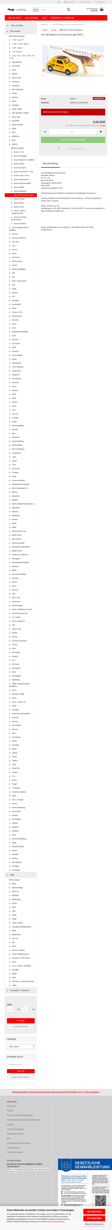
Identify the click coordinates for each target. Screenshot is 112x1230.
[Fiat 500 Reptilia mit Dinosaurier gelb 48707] (73, 59)
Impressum (11, 1106)
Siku (13, 733)
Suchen (20, 1071)
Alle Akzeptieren (94, 1211)
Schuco (15, 721)
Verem (14, 804)
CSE (13, 246)
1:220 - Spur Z (17, 48)
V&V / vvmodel (17, 800)
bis (19, 1009)
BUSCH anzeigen (17, 148)
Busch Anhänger (20, 156)
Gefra (14, 324)
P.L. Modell (16, 617)
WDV (14, 835)
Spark (14, 749)
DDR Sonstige (17, 888)
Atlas (14, 101)
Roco (14, 690)
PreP (14, 649)
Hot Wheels (16, 379)
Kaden (14, 422)
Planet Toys (16, 629)
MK (13, 942)
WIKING (15, 854)
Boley (14, 128)
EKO (13, 285)
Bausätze (15, 121)
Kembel (15, 429)
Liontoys (15, 472)
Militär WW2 (16, 535)
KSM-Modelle (17, 445)
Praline (14, 633)
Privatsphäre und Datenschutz (18, 1143)
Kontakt (10, 1111)
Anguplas (15, 85)
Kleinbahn (16, 437)
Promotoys (16, 652)
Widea (14, 850)
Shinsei (15, 729)
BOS (13, 132)
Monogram (16, 559)
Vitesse (15, 815)
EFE (13, 273)
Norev (14, 586)
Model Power (17, 551)
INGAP (14, 402)
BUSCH (15, 144)
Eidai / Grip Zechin (19, 281)
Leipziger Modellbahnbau (21, 927)
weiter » (45, 30)
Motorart (15, 566)
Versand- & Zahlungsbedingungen (20, 1115)
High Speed (16, 363)
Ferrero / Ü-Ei (17, 312)
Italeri (14, 406)
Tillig (14, 764)
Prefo (14, 962)
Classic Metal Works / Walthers (19, 228)
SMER (14, 974)
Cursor (14, 250)
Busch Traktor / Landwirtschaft (18, 212)
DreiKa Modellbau (19, 269)
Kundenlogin (86, 2)
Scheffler (15, 970)
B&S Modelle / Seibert (20, 113)
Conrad (14, 234)
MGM (14, 523)
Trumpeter (16, 788)
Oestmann (16, 602)
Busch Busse (19, 164)
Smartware (16, 737)
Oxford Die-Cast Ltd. (20, 613)
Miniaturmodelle (18, 543)
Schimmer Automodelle (21, 714)
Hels (14, 911)
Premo (14, 645)
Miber (14, 527)
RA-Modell (16, 668)
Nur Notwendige (94, 1218)
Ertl (13, 296)
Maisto (14, 492)
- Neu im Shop (14, 18)
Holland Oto (16, 371)
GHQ (14, 328)
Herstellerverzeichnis (15, 1134)
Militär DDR (16, 935)
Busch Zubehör (20, 224)
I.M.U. (14, 386)
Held (14, 907)
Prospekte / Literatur (62, 18)
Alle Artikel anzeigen (17, 36)
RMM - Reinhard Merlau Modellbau (19, 685)
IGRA (14, 394)
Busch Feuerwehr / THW (23, 172)
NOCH (14, 582)
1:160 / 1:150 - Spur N (20, 44)
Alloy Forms (16, 78)
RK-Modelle (16, 676)
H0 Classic (16, 343)
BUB (13, 140)
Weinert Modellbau (19, 839)
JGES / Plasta (17, 923)
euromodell (16, 304)
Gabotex (15, 320)
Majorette (15, 496)
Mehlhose (16, 516)
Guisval (15, 339)
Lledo (14, 476)
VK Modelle (16, 819)
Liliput (14, 461)
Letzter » (54, 30)
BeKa (14, 884)
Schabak (15, 710)
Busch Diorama (20, 168)
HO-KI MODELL (18, 367)
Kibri (13, 433)
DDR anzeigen (14, 880)
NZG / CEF (16, 598)
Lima (14, 465)
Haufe (14, 903)
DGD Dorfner (17, 261)
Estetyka (15, 300)
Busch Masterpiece (21, 179)
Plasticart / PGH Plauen (21, 958)
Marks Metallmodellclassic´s (23, 504)
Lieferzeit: (45, 103)
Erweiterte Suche (21, 1077)
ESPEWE (15, 895)
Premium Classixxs (19, 641)
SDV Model (16, 725)
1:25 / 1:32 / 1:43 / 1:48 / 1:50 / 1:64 (21, 57)
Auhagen (15, 105)
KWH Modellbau (18, 449)
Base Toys (16, 117)
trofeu (14, 780)
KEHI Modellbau (18, 426)
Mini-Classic (17, 539)
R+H (13, 660)
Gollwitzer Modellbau (20, 332)
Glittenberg (16, 899)
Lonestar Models (18, 480)
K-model (15, 418)
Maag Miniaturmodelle (20, 484)
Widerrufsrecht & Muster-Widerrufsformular (24, 1120)
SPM (14, 978)
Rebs (14, 672)
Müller (14, 570)
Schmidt (15, 718)
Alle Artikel (31, 18)
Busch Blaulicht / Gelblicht (24, 160)
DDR (44, 18)
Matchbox (16, 508)
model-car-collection (20, 555)
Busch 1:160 (19, 152)
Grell (14, 336)
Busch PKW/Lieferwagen (24, 195)
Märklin (15, 500)
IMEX (14, 398)
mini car (15, 938)
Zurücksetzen (21, 1027)
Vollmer (15, 823)
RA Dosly (15, 664)
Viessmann (16, 811)
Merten (14, 519)
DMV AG (15, 891)
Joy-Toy (15, 414)
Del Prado (16, 257)
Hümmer (15, 382)
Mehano (15, 512)
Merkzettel (101, 2)
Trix (13, 776)
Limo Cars (16, 469)
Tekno (14, 757)
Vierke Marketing (18, 807)
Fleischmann (17, 316)
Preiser (14, 637)
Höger (14, 919)
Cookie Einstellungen (15, 1152)
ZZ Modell (16, 870)
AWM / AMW (17, 109)
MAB (14, 931)
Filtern (21, 1021)
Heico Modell (17, 355)
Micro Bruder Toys (19, 531)
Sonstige (15, 745)
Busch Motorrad (20, 191)
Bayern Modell (17, 125)
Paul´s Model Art (18, 621)
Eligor (14, 289)
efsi (13, 277)
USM (14, 796)
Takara (14, 753)
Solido (14, 741)
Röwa (14, 698)
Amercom (16, 82)
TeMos (14, 761)
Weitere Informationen (94, 1224)
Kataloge (10, 1124)
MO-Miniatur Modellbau (21, 547)
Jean (14, 410)
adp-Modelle (17, 62)
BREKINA (15, 136)
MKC (14, 946)
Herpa (14, 359)
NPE (13, 594)
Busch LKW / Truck (21, 175)
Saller (14, 706)
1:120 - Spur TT (18, 40)
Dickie (14, 265)
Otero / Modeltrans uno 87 (22, 609)
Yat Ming (15, 866)
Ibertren (15, 390)
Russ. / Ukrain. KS (19, 702)
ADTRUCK (16, 66)
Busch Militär (19, 187)
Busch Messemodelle (22, 183)
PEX (13, 625)
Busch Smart (19, 207)
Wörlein (15, 858)
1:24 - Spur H (17, 52)
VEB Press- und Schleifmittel (23, 981)
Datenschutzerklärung (55, 1222)
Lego (14, 457)
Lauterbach (16, 453)
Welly (14, 843)
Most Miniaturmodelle (20, 562)
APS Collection (17, 89)
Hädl (14, 347)
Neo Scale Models (19, 574)
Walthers (15, 831)
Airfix (14, 70)
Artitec (14, 93)
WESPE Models (18, 847)
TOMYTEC (16, 768)
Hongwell (15, 375)
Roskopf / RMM (18, 694)
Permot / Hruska (18, 950)
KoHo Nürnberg (18, 441)
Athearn (15, 97)
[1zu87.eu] (17, 9)
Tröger (14, 784)
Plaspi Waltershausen (20, 954)
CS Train (15, 242)
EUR (33, 1009)
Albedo (14, 74)
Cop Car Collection (19, 238)
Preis (9, 1005)
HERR (14, 915)
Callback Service (13, 1148)
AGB (8, 1138)
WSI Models (16, 862)
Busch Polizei (19, 199)
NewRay (15, 578)
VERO (14, 985)
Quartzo (15, 656)
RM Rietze (16, 680)
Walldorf (15, 827)
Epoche (15, 293)
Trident (14, 772)
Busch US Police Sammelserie (19, 218)
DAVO (14, 253)
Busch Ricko (19, 203)
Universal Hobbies (19, 792)
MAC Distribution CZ (20, 488)
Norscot (15, 590)
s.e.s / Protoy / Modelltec (21, 966)
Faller (14, 308)
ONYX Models (17, 606)
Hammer (15, 351)
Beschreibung (50, 163)
